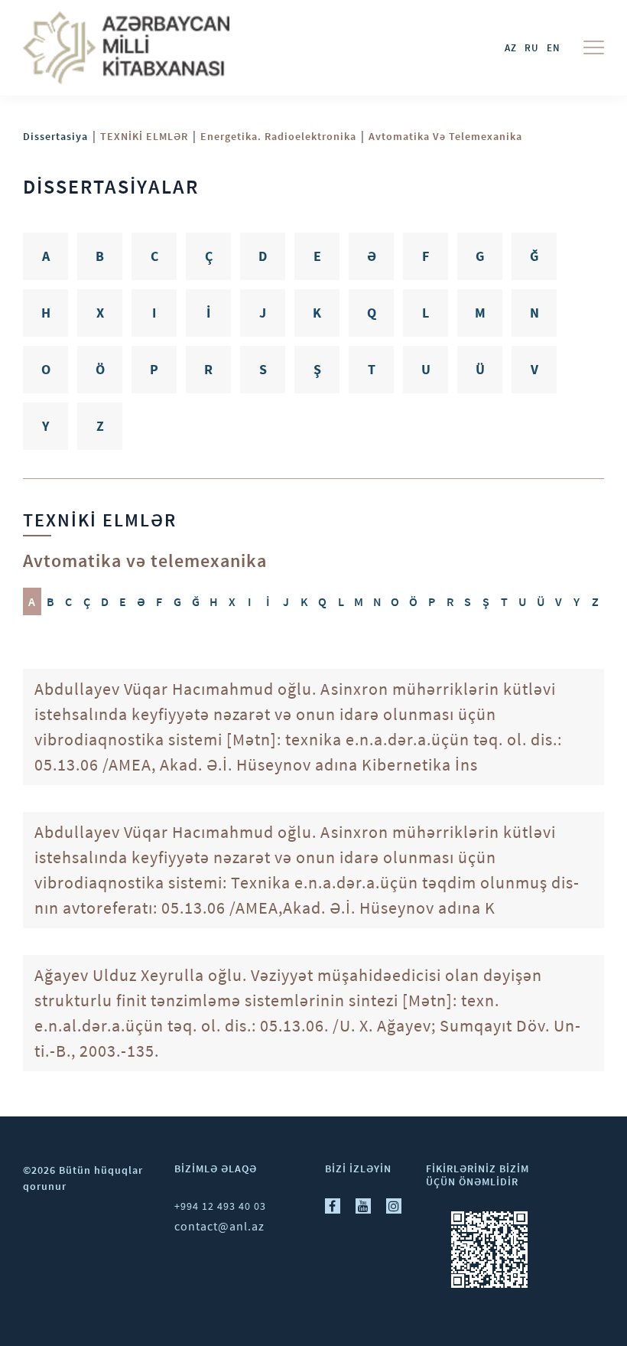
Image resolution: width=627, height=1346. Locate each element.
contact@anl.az (219, 1226)
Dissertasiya (55, 136)
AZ (511, 47)
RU (532, 47)
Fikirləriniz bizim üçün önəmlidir (477, 1175)
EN (553, 47)
